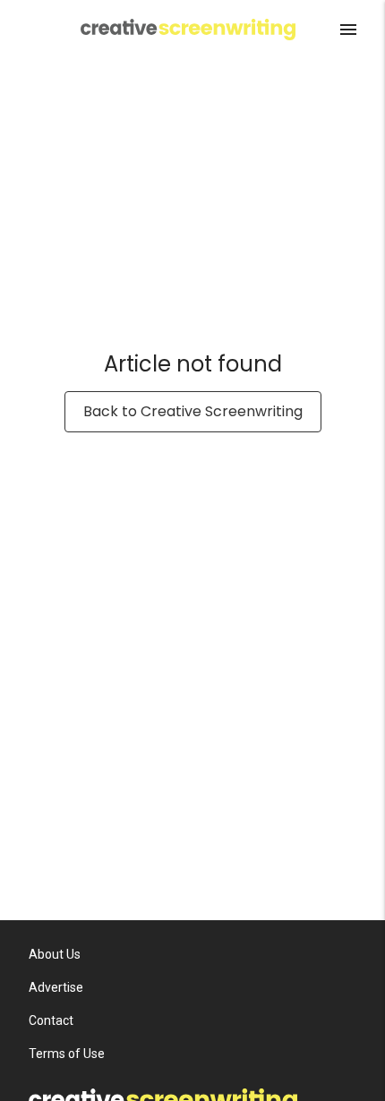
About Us (55, 954)
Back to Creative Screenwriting (193, 411)
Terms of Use (67, 1053)
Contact (51, 1020)
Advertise (56, 987)
